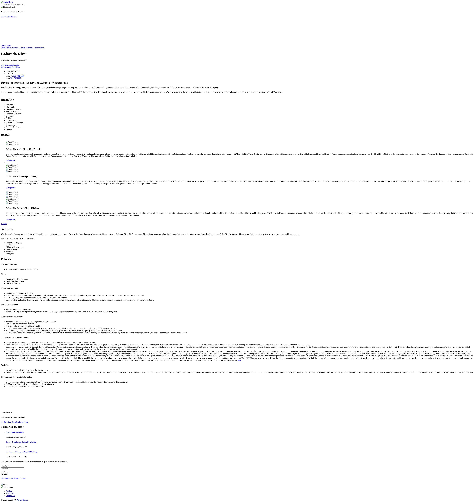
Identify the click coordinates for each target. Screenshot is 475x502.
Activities (29, 48)
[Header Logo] (7, 2)
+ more (4, 224)
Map (42, 48)
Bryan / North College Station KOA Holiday (21, 442)
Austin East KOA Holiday (15, 432)
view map (5, 65)
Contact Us (10, 496)
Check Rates (12, 16)
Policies (37, 48)
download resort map (20, 422)
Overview (15, 48)
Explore (9, 491)
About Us (10, 493)
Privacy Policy (22, 500)
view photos (10, 160)
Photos (3, 16)
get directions (14, 65)
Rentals (22, 48)
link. (239, 360)
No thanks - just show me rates (13, 478)
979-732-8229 (18, 76)
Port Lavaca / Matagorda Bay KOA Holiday (21, 452)
